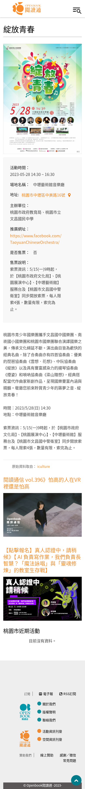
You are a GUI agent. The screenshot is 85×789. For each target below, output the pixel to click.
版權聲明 (49, 712)
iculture (43, 466)
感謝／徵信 (68, 755)
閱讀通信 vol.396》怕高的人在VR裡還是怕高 (42, 483)
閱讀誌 (26, 711)
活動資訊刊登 (52, 731)
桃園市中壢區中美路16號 (44, 195)
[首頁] (27, 8)
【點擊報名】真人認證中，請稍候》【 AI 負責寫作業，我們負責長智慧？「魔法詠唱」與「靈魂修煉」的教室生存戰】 (42, 560)
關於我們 (49, 704)
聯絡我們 (49, 720)
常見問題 (69, 760)
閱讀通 (26, 738)
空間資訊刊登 (52, 739)
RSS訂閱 (69, 693)
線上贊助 (46, 755)
